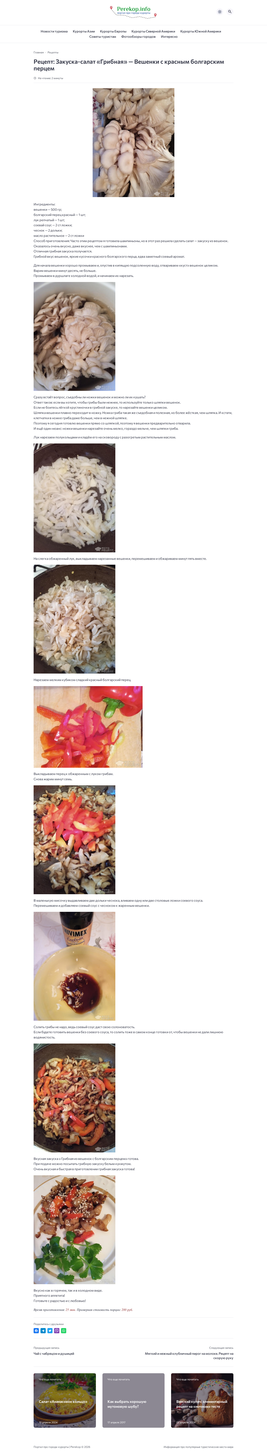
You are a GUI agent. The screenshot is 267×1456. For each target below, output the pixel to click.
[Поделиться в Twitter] (50, 1330)
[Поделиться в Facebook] (36, 1330)
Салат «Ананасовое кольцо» (63, 1401)
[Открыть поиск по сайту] (229, 11)
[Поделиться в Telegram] (43, 1330)
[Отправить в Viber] (56, 1330)
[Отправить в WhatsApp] (63, 1330)
